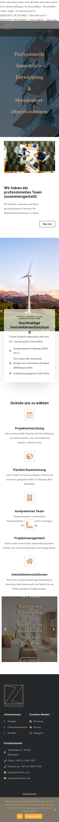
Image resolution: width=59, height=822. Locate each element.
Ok (20, 816)
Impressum (29, 793)
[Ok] (55, 809)
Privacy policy (33, 816)
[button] (49, 30)
